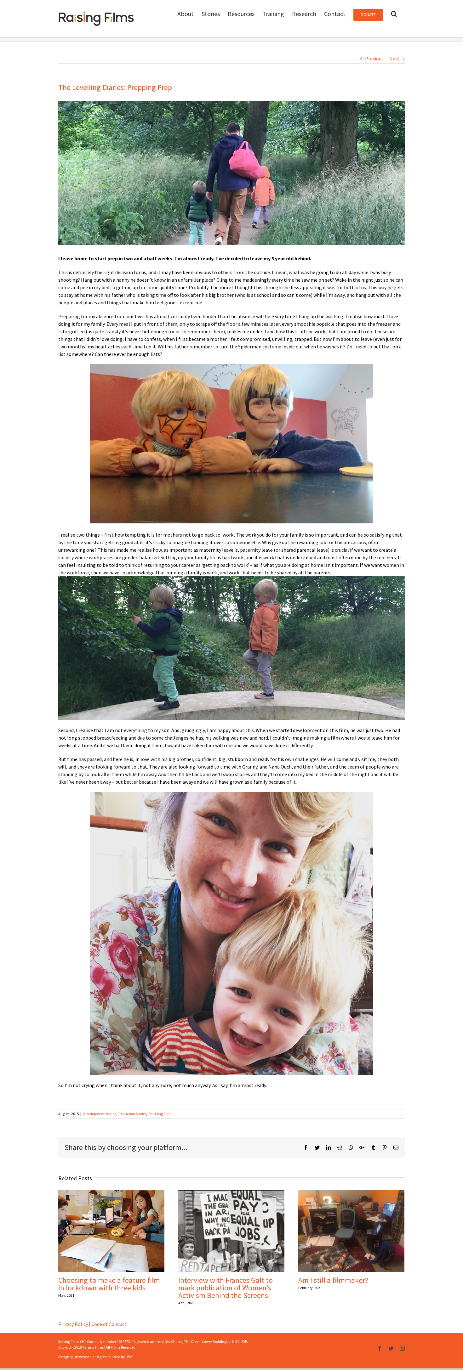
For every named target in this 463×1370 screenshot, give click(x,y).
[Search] (394, 13)
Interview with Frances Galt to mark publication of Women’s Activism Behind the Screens (225, 1287)
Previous (374, 58)
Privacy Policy (73, 1324)
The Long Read (160, 1113)
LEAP (129, 1356)
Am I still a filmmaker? (333, 1280)
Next (394, 58)
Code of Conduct (109, 1324)
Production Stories (131, 1113)
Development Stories (99, 1113)
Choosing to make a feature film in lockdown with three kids (109, 1284)
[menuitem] (185, 13)
